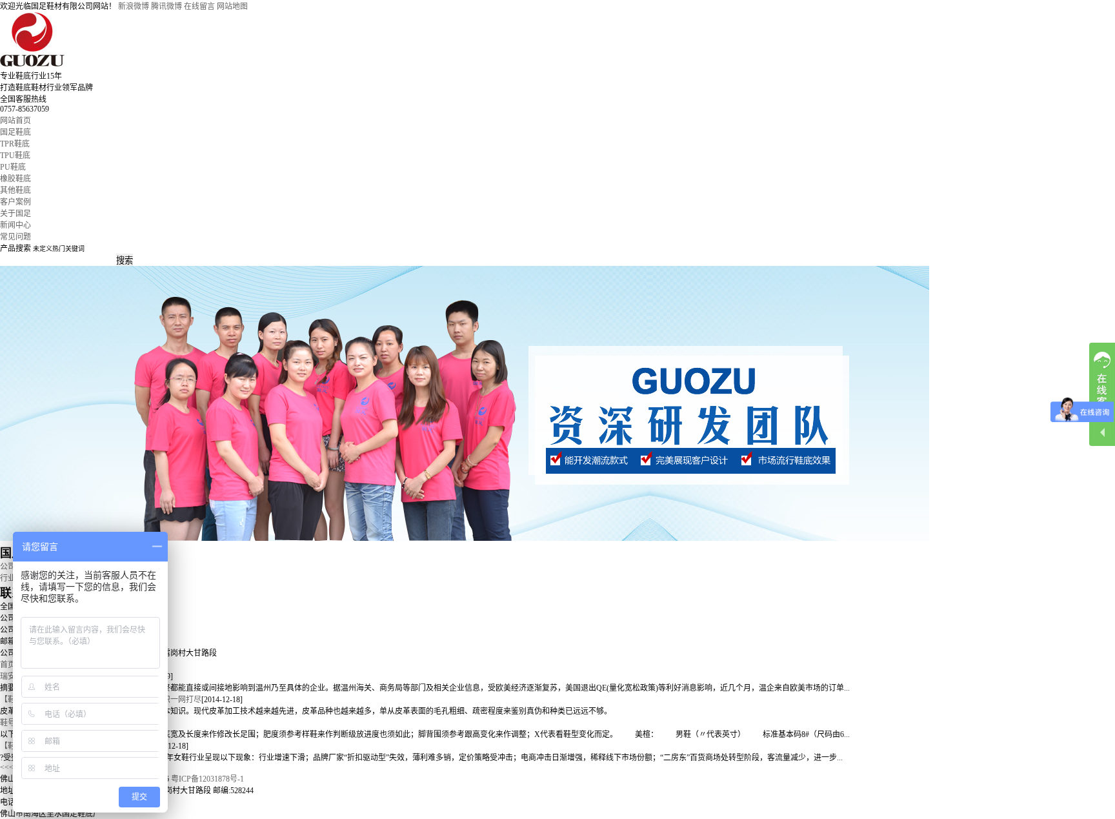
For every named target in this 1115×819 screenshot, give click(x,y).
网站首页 (15, 120)
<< (4, 767)
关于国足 (15, 213)
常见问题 (15, 236)
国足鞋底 (15, 132)
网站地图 (232, 6)
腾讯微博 (166, 6)
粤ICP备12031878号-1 (207, 779)
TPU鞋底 (15, 155)
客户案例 (15, 202)
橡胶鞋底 (15, 178)
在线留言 (199, 6)
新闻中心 (15, 225)
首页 (7, 664)
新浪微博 (133, 6)
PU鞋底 (13, 167)
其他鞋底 (15, 190)
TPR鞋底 (15, 143)
